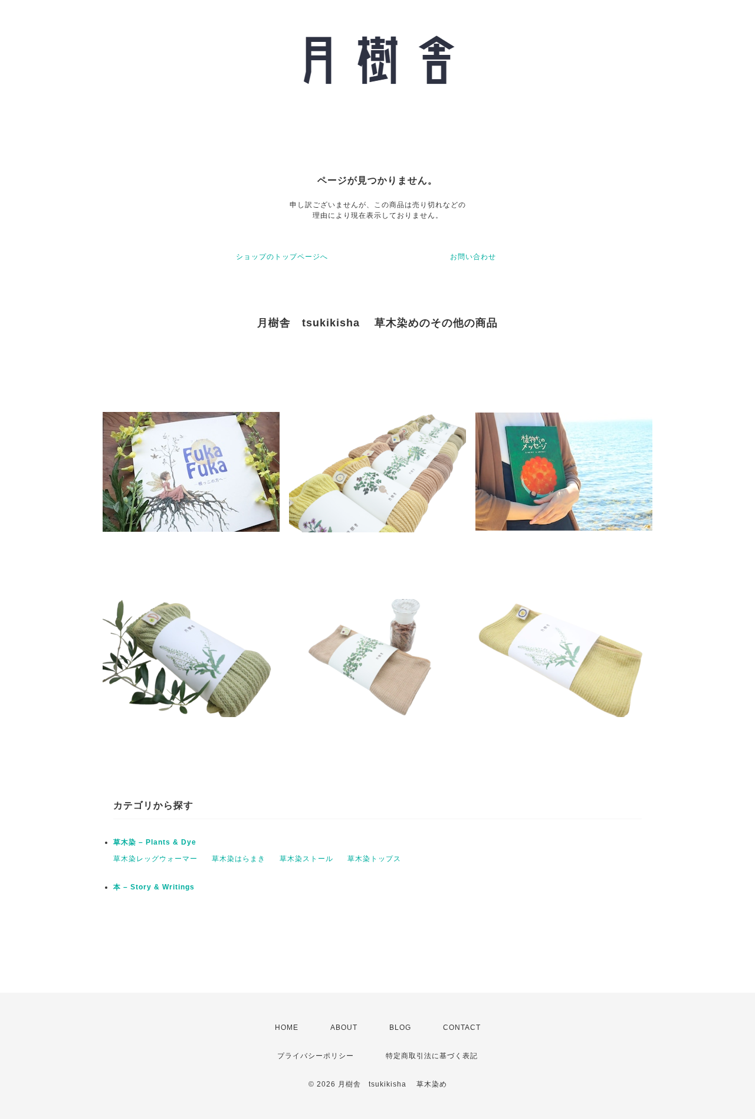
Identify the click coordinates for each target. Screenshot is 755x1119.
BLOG (400, 1027)
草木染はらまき (238, 859)
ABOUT (343, 1027)
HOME (286, 1027)
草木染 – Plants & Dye (154, 842)
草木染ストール (306, 859)
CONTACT (462, 1027)
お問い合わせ (473, 257)
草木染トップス (374, 859)
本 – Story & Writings (154, 887)
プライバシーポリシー (315, 1056)
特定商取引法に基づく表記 (432, 1056)
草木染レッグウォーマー (155, 859)
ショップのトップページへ (282, 257)
